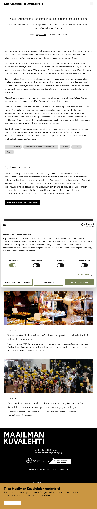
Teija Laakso (41, 34)
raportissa (72, 58)
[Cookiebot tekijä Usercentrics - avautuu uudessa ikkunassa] (83, 225)
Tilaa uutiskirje (11, 503)
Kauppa (65, 146)
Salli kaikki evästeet (79, 282)
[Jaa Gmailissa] (44, 45)
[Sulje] (92, 489)
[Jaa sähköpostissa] (60, 45)
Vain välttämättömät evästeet (17, 282)
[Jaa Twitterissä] (36, 45)
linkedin (64, 469)
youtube (54, 469)
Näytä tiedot (83, 275)
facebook (33, 469)
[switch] (36, 265)
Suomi (9, 152)
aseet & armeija (13, 146)
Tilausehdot (36, 483)
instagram (44, 469)
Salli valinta (48, 282)
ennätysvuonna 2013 (28, 66)
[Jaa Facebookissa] (52, 45)
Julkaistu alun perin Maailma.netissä (40, 146)
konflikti (76, 146)
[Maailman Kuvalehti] (24, 443)
